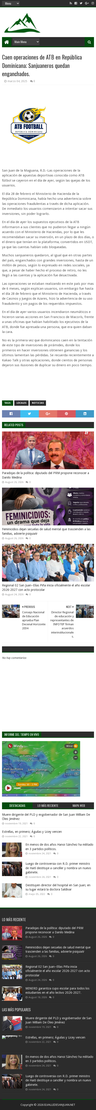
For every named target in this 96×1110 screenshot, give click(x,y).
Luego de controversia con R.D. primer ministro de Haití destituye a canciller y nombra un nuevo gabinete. (58, 868)
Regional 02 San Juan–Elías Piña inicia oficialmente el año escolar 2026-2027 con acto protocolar (46, 588)
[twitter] (81, 3)
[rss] (71, 3)
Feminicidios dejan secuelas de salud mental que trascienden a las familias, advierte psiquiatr (46, 531)
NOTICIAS (38, 403)
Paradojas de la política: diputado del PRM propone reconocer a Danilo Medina (45, 475)
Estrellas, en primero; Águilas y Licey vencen (32, 831)
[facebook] (76, 3)
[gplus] (87, 3)
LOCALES (21, 403)
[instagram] (92, 3)
